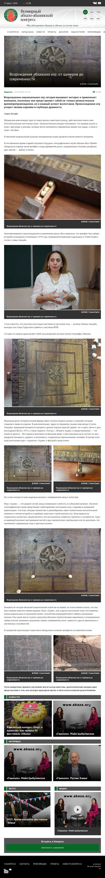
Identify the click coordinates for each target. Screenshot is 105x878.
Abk (85, 18)
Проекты (52, 32)
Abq (91, 18)
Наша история (78, 32)
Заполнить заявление (52, 847)
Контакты (24, 864)
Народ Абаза (28, 32)
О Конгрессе (13, 32)
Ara (98, 18)
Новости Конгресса (72, 864)
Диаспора (63, 32)
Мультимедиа (94, 32)
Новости (40, 32)
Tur (98, 12)
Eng (91, 12)
